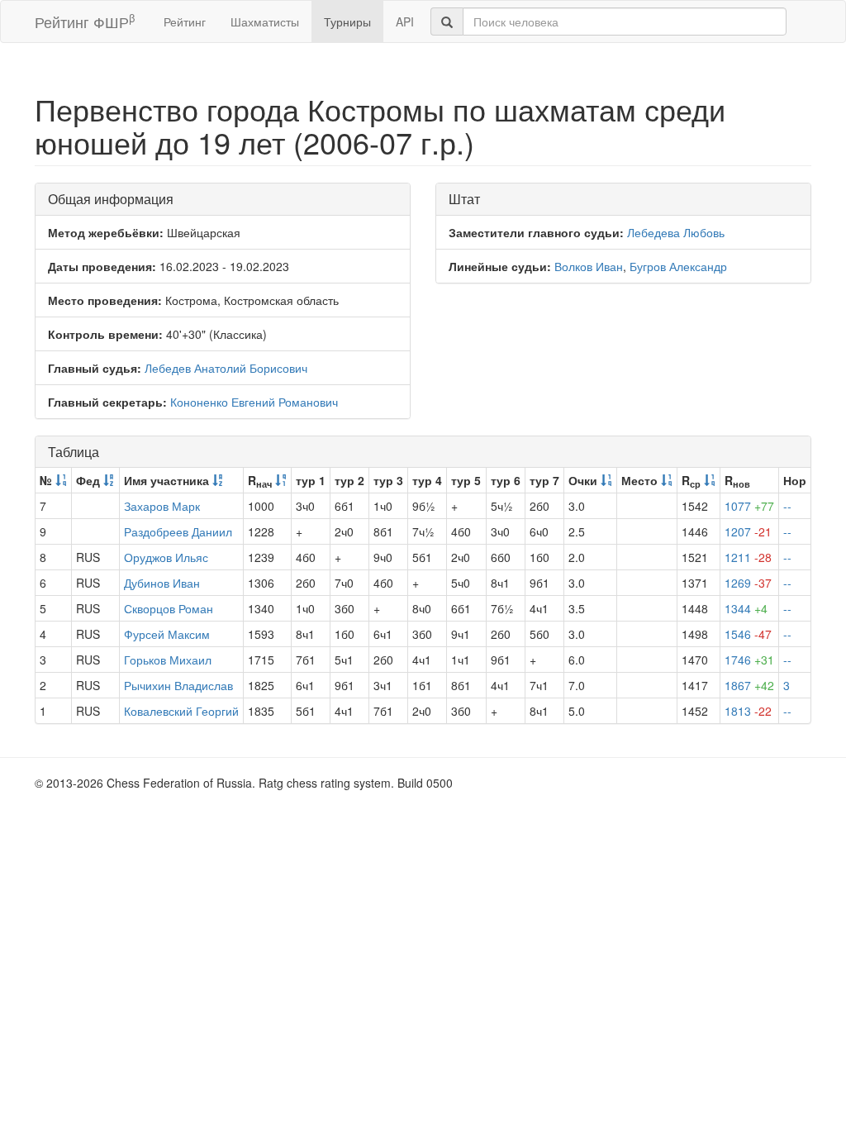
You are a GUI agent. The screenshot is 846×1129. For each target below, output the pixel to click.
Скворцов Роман (168, 608)
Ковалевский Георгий (181, 711)
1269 (748, 582)
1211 (748, 557)
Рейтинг (185, 21)
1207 (748, 531)
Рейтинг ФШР (85, 21)
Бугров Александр (678, 266)
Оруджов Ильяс (166, 557)
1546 (748, 634)
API (405, 21)
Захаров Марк (162, 506)
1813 (748, 711)
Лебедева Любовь (676, 232)
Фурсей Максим (167, 634)
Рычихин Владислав (178, 685)
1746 (749, 659)
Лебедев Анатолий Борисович (226, 368)
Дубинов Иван (162, 582)
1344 (746, 608)
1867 (749, 685)
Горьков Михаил (168, 659)
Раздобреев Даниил (178, 531)
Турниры (347, 21)
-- (787, 506)
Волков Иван (588, 266)
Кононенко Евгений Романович (254, 401)
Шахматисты (265, 21)
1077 (749, 506)
